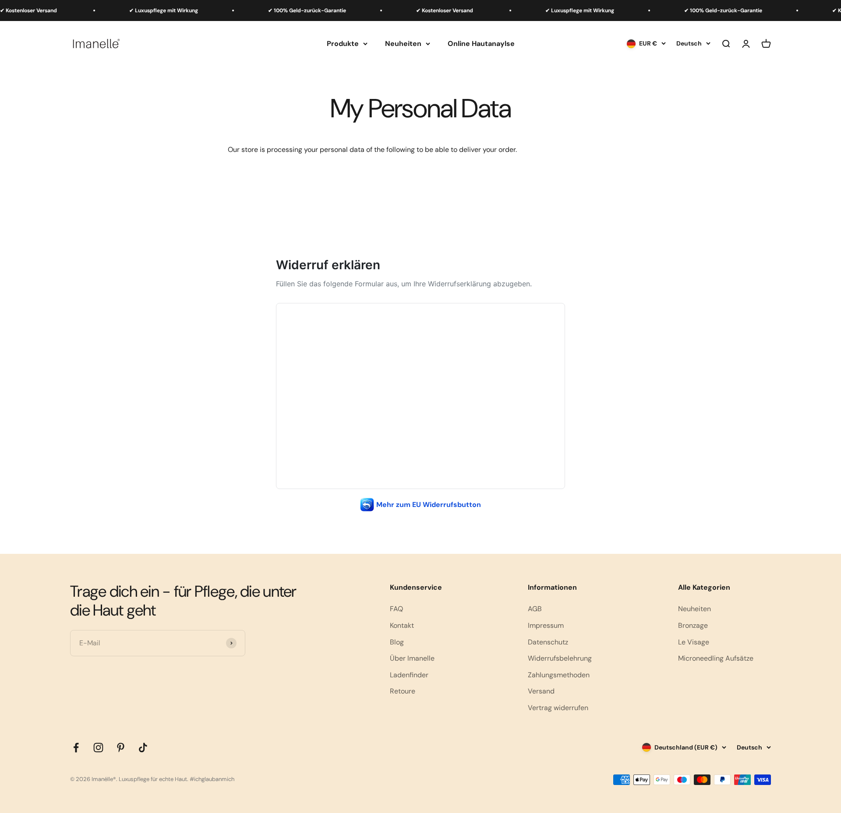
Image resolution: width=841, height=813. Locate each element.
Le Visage (693, 642)
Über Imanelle (412, 658)
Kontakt (402, 625)
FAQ (396, 608)
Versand (541, 691)
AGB (535, 608)
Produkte (343, 43)
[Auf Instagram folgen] (98, 747)
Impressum (546, 625)
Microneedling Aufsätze (715, 658)
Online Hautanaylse (481, 43)
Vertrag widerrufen (558, 707)
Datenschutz (548, 642)
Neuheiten (403, 43)
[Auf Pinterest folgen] (121, 747)
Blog (397, 642)
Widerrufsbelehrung (560, 658)
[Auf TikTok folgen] (143, 747)
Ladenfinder (409, 674)
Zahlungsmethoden (559, 674)
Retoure (402, 691)
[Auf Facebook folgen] (76, 747)
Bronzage (693, 625)
